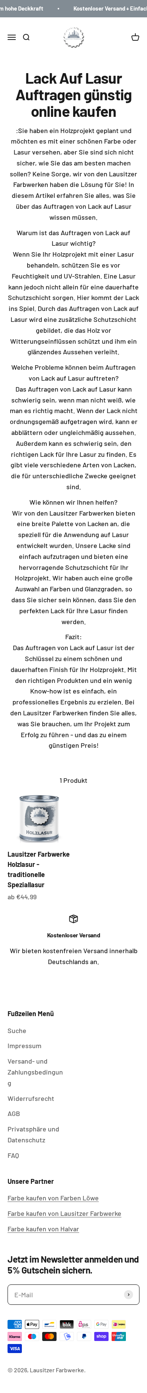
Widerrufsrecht (31, 1098)
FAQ (13, 1155)
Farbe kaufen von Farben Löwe (53, 1198)
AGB (14, 1113)
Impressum (24, 1045)
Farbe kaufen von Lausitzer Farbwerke (64, 1213)
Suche (17, 1030)
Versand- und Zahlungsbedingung (35, 1072)
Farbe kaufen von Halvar (43, 1229)
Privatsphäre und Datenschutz (33, 1134)
